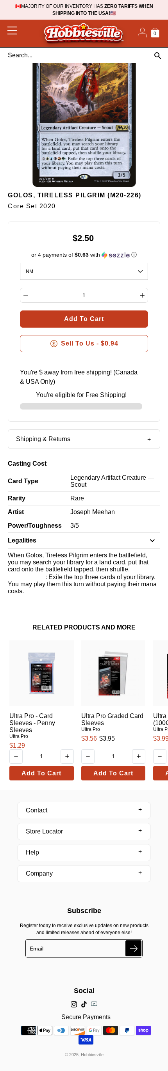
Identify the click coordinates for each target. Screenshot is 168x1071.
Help (32, 852)
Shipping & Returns (43, 439)
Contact (36, 810)
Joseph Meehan (92, 512)
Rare (77, 498)
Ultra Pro (18, 736)
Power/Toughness (35, 525)
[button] (84, 255)
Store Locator (44, 831)
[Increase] (142, 295)
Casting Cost (27, 463)
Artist (16, 512)
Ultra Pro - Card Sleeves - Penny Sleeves (32, 723)
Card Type (23, 481)
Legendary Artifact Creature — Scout (112, 481)
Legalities (22, 540)
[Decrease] (26, 295)
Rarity (16, 498)
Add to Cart (41, 773)
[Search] (157, 56)
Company (39, 873)
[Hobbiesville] (83, 33)
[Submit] (133, 948)
